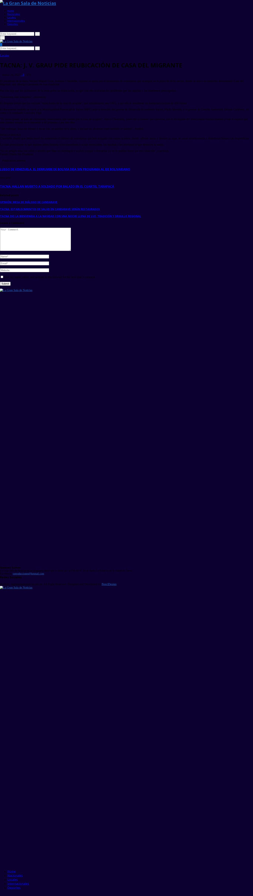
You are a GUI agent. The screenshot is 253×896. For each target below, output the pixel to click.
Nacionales (13, 14)
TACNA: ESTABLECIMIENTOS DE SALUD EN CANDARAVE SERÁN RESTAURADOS (50, 209)
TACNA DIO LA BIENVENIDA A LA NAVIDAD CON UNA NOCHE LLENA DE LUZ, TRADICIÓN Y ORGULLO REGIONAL (70, 216)
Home (10, 10)
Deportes (12, 24)
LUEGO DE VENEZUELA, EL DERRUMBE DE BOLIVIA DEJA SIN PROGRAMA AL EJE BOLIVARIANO (65, 169)
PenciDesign (109, 584)
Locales (11, 17)
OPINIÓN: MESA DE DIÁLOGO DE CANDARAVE (28, 202)
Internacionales (16, 20)
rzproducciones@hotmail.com (28, 573)
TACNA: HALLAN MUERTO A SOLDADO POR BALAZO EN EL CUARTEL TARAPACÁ (57, 186)
